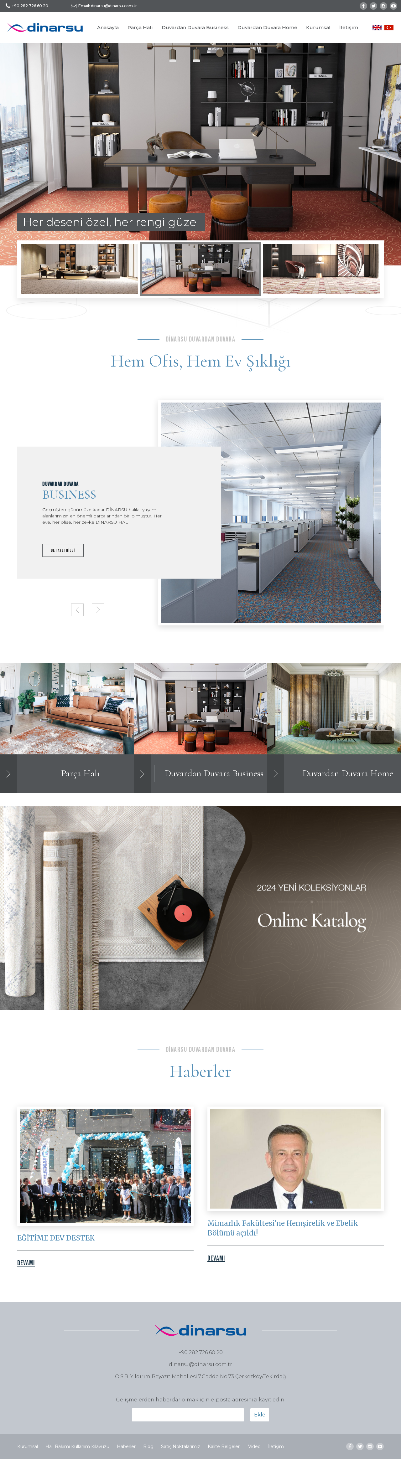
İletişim (348, 27)
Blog (148, 1446)
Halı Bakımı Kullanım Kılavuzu (77, 1446)
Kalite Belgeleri (224, 1446)
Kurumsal (318, 27)
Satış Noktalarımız (180, 1446)
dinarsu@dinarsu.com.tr (200, 1364)
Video (254, 1446)
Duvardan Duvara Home (267, 27)
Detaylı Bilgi (63, 550)
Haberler (126, 1446)
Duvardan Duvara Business (195, 27)
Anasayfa (108, 27)
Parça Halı (140, 27)
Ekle (259, 1415)
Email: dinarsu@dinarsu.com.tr (107, 5)
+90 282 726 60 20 (30, 5)
